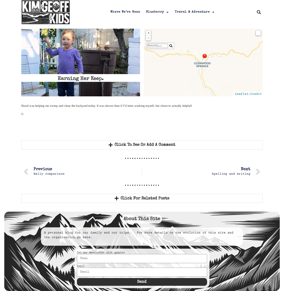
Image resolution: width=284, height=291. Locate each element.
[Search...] (171, 46)
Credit (256, 94)
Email (81, 266)
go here (83, 237)
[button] (259, 12)
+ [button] (149, 33)
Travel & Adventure (192, 12)
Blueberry (155, 12)
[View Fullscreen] (258, 33)
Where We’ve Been (125, 12)
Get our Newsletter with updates (101, 252)
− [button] (149, 38)
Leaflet (241, 94)
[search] (157, 46)
